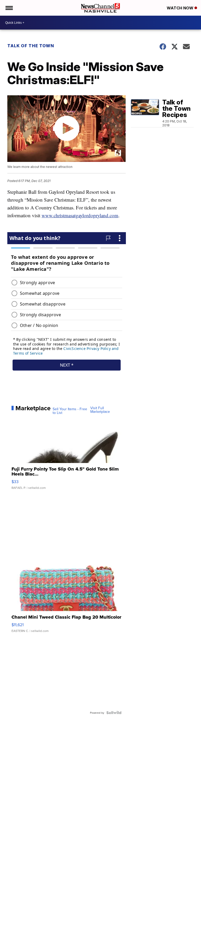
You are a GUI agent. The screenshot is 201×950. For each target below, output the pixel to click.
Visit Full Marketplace (100, 409)
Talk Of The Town (30, 45)
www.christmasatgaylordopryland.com (80, 215)
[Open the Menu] (9, 8)
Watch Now (180, 7)
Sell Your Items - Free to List (70, 410)
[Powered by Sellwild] (113, 712)
